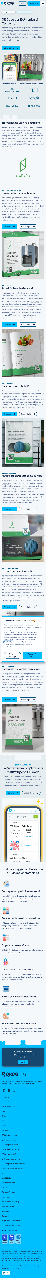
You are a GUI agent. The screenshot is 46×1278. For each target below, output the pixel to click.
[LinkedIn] (4, 1090)
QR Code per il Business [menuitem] (10, 1145)
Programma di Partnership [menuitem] (11, 1221)
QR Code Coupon (18, 676)
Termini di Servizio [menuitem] (8, 1192)
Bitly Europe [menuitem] (6, 1216)
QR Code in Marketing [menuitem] (9, 1135)
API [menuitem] (3, 1121)
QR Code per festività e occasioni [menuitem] (13, 1164)
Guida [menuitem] (4, 1125)
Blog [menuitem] (3, 1173)
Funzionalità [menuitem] (6, 1102)
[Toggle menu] (43, 3)
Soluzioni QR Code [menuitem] (8, 1106)
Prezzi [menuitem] (4, 1111)
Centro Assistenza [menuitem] (8, 1183)
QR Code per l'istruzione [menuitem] (10, 1149)
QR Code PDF (34, 301)
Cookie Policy (8, 642)
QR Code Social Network (20, 198)
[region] (23, 639)
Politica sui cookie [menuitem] (8, 1206)
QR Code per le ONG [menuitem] (9, 1154)
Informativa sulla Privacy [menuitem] (10, 1202)
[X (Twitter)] (14, 1090)
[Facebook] (9, 1090)
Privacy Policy (20, 642)
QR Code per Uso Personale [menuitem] (11, 1159)
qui (40, 1261)
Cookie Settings (12, 655)
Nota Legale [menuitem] (6, 1197)
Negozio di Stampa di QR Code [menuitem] (12, 1168)
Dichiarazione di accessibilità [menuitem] (12, 1225)
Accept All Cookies (32, 655)
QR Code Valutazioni (17, 576)
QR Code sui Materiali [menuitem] (9, 1140)
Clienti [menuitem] (4, 1116)
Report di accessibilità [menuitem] (9, 1230)
